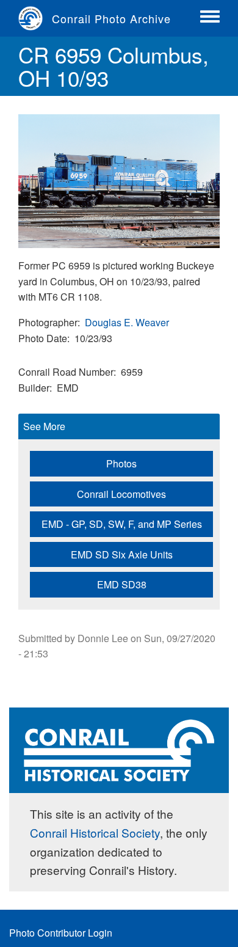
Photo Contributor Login (60, 933)
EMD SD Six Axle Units (122, 554)
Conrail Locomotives (121, 494)
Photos (121, 463)
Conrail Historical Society (95, 832)
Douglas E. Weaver (127, 322)
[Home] (35, 18)
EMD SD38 (121, 584)
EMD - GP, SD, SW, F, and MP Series (121, 524)
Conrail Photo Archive (111, 18)
